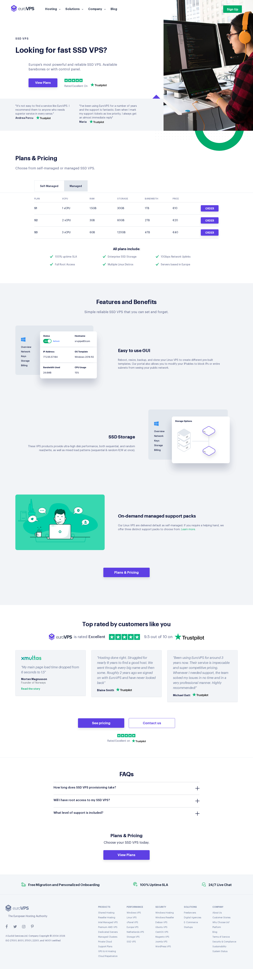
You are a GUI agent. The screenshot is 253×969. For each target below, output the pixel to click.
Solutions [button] (72, 9)
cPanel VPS (132, 922)
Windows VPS (134, 913)
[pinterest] (32, 926)
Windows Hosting (164, 913)
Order (209, 208)
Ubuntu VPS (161, 927)
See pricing (101, 723)
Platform (216, 927)
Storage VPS (133, 937)
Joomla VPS (161, 942)
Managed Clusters (107, 937)
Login (214, 9)
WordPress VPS (163, 946)
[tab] (126, 788)
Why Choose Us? (221, 922)
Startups (188, 927)
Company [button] (95, 9)
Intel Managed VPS (108, 922)
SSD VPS (131, 942)
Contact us (152, 723)
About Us (217, 913)
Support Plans (105, 946)
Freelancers (190, 913)
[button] (126, 788)
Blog (114, 9)
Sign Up (232, 9)
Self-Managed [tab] (49, 186)
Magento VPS (162, 937)
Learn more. (188, 529)
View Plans (43, 82)
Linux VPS (132, 917)
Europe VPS (133, 927)
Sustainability (219, 946)
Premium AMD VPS (107, 927)
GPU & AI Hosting (107, 951)
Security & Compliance (224, 942)
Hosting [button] (51, 9)
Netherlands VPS (135, 932)
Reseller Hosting (106, 917)
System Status (219, 951)
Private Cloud (105, 942)
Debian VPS (161, 922)
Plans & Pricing (126, 572)
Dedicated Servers (108, 932)
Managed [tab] (76, 186)
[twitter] (15, 926)
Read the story (30, 689)
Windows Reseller (164, 917)
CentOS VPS (161, 932)
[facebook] (6, 926)
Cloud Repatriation (108, 956)
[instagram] (23, 926)
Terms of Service (221, 937)
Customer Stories (221, 917)
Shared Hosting (106, 913)
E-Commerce (191, 922)
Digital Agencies (192, 917)
